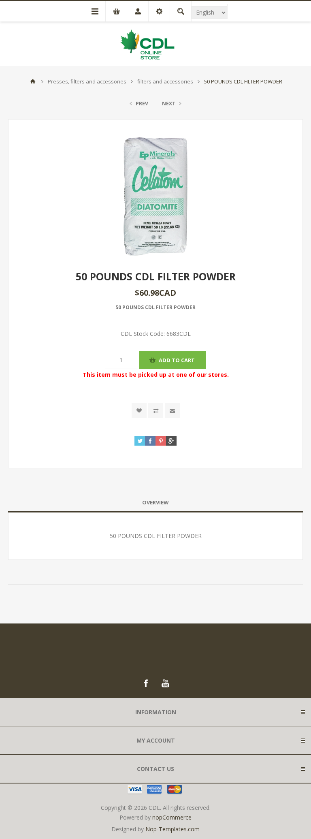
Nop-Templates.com (172, 829)
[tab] (155, 502)
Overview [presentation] (155, 502)
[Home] (33, 81)
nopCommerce (172, 817)
